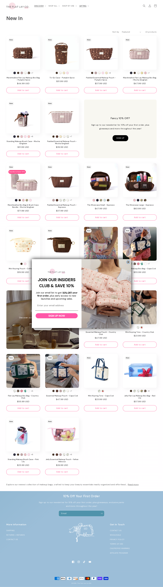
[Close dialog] (128, 262)
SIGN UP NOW (56, 315)
